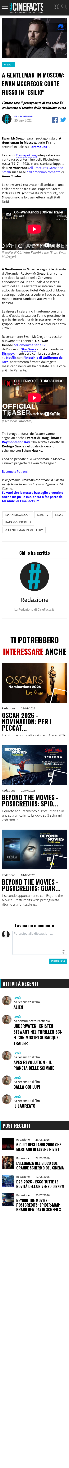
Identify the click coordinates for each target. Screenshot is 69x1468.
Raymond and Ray (16, 442)
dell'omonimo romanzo (44, 172)
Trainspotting (26, 155)
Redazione (23, 116)
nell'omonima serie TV (29, 345)
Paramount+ (39, 147)
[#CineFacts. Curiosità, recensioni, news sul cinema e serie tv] (26, 9)
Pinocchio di (33, 358)
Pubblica (58, 961)
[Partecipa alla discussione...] (39, 943)
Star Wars (28, 349)
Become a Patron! (15, 471)
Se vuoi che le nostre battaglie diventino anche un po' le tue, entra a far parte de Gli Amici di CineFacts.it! (32, 496)
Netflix (11, 358)
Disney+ (8, 353)
